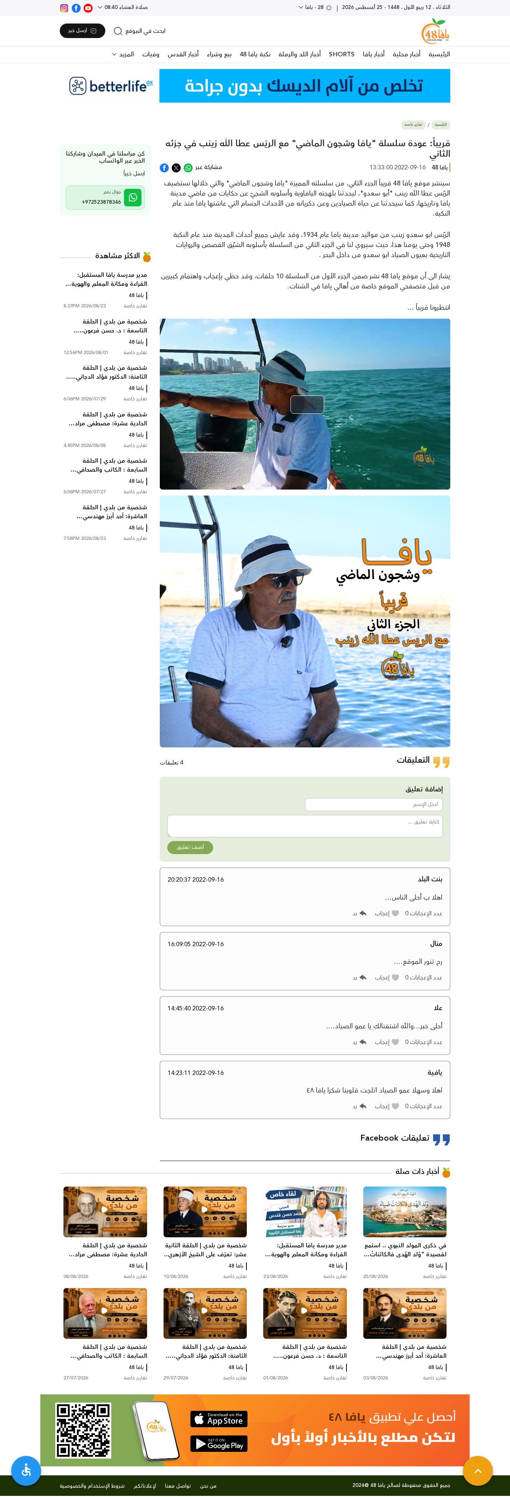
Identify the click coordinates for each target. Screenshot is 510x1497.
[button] (387, 913)
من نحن (208, 1486)
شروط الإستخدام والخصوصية (92, 1486)
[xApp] (176, 167)
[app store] (219, 1419)
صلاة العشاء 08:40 (125, 7)
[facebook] (76, 7)
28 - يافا (314, 7)
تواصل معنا (178, 1486)
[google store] (219, 1443)
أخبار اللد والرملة (300, 54)
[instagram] (64, 7)
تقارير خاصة (413, 125)
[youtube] (88, 7)
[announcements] (255, 86)
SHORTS (342, 54)
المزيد (125, 54)
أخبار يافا (374, 54)
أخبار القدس (183, 54)
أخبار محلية (406, 54)
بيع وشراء (219, 54)
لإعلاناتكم (145, 1486)
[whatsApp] (188, 167)
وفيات (150, 54)
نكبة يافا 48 (255, 54)
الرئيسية (439, 54)
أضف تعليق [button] (190, 847)
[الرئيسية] (435, 31)
